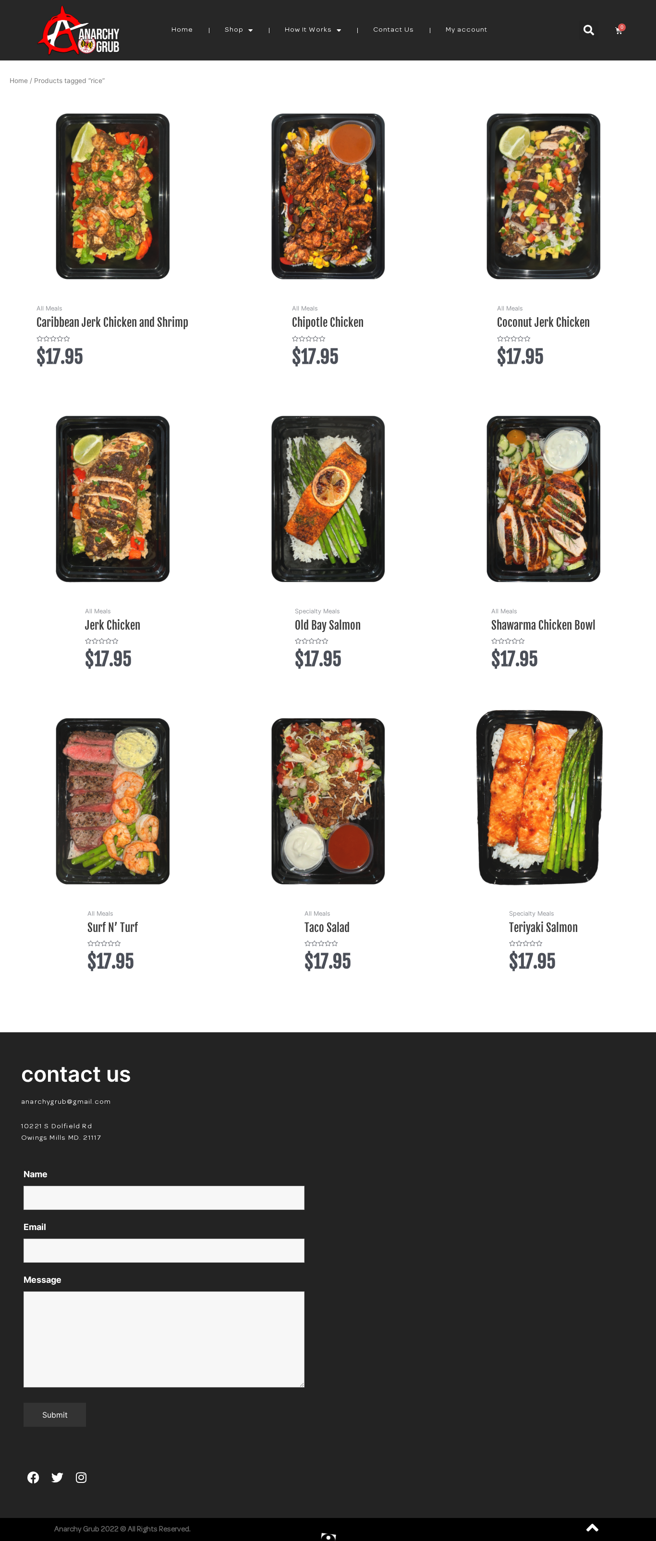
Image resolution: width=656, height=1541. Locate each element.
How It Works (308, 30)
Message (42, 1280)
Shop (234, 30)
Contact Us (393, 30)
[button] (588, 30)
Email (35, 1227)
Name (36, 1174)
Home (182, 30)
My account (466, 30)
